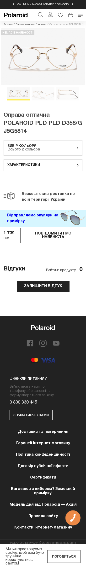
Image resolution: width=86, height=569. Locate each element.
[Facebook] (30, 345)
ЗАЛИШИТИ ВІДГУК (43, 286)
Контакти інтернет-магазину (43, 527)
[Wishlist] (60, 15)
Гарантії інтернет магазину (43, 443)
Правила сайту (43, 516)
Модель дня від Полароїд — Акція (43, 504)
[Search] (40, 15)
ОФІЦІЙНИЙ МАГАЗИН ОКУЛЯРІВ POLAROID (43, 4)
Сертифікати (43, 477)
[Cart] (70, 15)
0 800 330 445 (23, 402)
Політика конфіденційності (43, 454)
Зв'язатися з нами (31, 415)
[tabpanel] (43, 56)
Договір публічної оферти (43, 466)
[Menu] (80, 15)
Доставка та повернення (43, 432)
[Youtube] (56, 344)
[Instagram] (43, 345)
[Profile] (50, 15)
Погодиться (64, 556)
